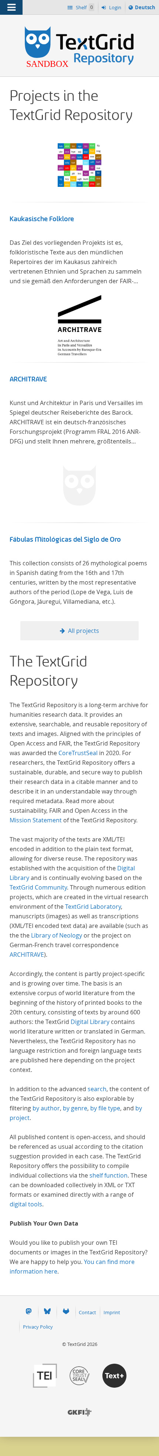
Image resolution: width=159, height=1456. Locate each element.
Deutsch (145, 9)
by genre (75, 1108)
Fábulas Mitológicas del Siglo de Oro (65, 539)
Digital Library (90, 1022)
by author (46, 1108)
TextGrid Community (38, 887)
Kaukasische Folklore (42, 219)
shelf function (108, 1175)
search (97, 1089)
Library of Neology (56, 935)
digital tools (26, 1204)
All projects (83, 631)
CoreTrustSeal (78, 753)
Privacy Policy (38, 1326)
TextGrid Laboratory (93, 906)
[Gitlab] (66, 1312)
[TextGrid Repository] (79, 29)
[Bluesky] (47, 1312)
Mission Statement (36, 820)
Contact (87, 1312)
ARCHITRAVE (28, 379)
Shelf (84, 7)
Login (114, 7)
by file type (105, 1108)
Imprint (112, 1312)
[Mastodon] (28, 1312)
